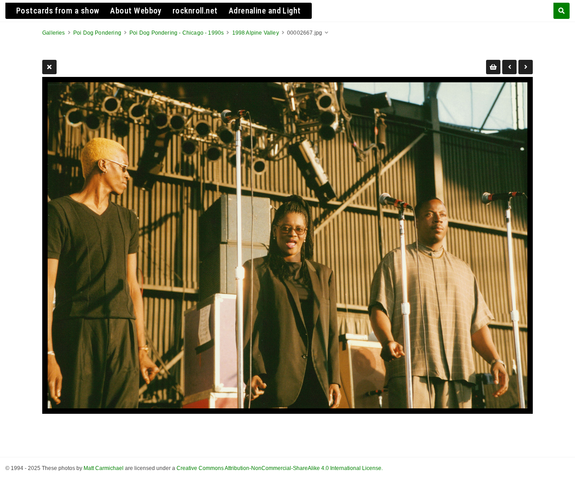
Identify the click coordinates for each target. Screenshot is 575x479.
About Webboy (135, 10)
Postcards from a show (57, 10)
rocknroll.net (195, 10)
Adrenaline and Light (265, 10)
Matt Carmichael (104, 468)
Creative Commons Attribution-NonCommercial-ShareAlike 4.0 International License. (280, 468)
